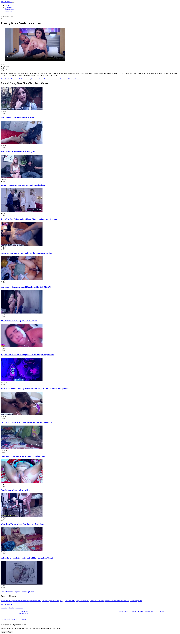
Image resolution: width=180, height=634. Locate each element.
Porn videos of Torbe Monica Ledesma (17, 117)
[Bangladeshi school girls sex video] (21, 482)
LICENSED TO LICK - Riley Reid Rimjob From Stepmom (26, 422)
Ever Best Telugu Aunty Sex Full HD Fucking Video (23, 456)
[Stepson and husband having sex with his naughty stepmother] (21, 347)
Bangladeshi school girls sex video (15, 490)
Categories (8, 7)
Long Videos (9, 9)
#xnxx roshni (35, 79)
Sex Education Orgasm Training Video (17, 592)
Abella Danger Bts (136, 601)
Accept (4, 632)
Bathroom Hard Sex (122, 601)
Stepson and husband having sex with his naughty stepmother (27, 354)
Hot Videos (8, 11)
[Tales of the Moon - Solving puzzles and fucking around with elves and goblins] (21, 381)
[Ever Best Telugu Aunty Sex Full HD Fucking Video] (21, 448)
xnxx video (19, 608)
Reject (10, 632)
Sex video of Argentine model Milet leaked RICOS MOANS (26, 287)
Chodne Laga (46, 601)
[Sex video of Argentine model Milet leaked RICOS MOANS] (21, 279)
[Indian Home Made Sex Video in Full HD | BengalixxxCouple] (21, 550)
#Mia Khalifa (5, 79)
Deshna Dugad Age (57, 601)
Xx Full (3, 601)
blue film (11, 608)
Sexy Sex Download (82, 601)
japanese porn (123, 611)
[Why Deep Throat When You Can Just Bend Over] (21, 516)
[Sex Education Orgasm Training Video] (21, 584)
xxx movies (24, 611)
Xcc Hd (38, 601)
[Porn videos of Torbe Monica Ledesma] (21, 110)
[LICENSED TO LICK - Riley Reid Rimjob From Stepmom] (21, 414)
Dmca (24, 619)
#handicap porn (46, 79)
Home (7, 5)
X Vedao (22, 601)
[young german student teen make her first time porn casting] (21, 245)
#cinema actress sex (74, 79)
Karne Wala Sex (110, 601)
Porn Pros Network (144, 611)
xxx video (4, 608)
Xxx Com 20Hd (70, 601)
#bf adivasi (63, 79)
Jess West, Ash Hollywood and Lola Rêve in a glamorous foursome (29, 219)
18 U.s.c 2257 (5, 619)
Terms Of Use (16, 619)
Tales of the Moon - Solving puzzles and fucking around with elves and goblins (34, 388)
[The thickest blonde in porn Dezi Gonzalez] (21, 313)
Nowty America (30, 601)
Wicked (134, 611)
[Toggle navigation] (13, 2)
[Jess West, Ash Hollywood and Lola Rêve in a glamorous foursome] (21, 211)
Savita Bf (9, 601)
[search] (1, 18)
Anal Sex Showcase (157, 611)
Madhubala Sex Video (97, 601)
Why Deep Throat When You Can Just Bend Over (22, 524)
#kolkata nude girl (24, 79)
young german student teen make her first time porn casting (26, 253)
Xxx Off (16, 601)
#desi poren (14, 79)
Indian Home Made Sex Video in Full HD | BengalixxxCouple (27, 558)
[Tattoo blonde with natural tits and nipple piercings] (21, 177)
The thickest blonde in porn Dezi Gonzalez (19, 321)
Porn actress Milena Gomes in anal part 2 (18, 151)
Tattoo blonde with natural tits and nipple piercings (23, 185)
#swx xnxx (55, 79)
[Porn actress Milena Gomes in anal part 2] (21, 143)
